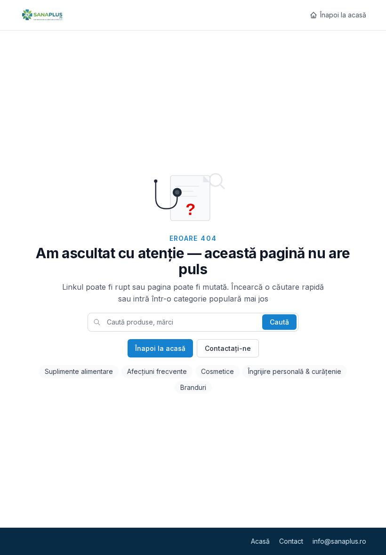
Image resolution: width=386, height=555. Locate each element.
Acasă (260, 541)
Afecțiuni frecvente (157, 371)
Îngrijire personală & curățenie (294, 371)
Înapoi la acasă (343, 15)
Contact (291, 541)
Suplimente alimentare (79, 371)
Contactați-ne (228, 348)
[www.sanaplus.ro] (42, 15)
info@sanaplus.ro (339, 541)
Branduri (193, 387)
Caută (279, 322)
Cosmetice (217, 371)
